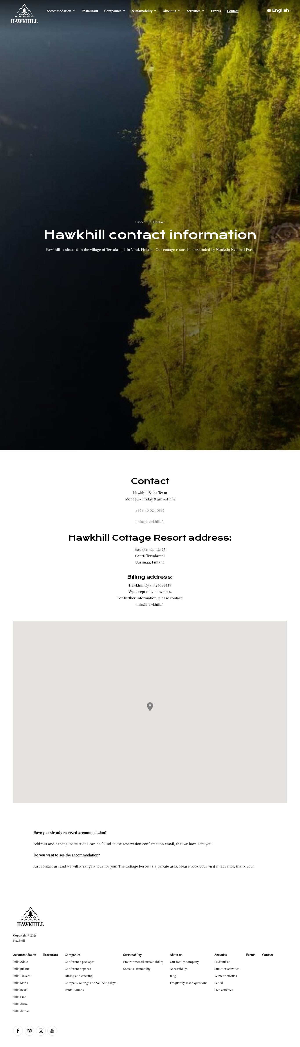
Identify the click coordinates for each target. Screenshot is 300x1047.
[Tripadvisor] (29, 1031)
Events (250, 955)
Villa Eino (20, 997)
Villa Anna (20, 1004)
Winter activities (225, 976)
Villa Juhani (21, 969)
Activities (220, 955)
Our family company (184, 962)
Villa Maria (20, 983)
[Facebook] (18, 1031)
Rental (218, 983)
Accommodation (24, 955)
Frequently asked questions (188, 983)
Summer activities (226, 969)
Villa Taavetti (21, 976)
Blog (173, 976)
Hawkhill (141, 222)
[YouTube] (52, 1031)
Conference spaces (78, 969)
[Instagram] (41, 1031)
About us (176, 955)
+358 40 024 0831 (150, 510)
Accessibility (178, 969)
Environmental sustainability (143, 962)
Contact (159, 222)
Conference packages (79, 962)
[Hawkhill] (24, 11)
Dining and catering (78, 976)
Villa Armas (21, 1011)
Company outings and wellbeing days (90, 983)
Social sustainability (136, 969)
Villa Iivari (20, 990)
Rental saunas (74, 990)
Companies (72, 955)
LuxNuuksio (222, 962)
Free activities (223, 990)
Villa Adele (20, 962)
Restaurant (50, 955)
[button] (150, 706)
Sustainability (132, 955)
